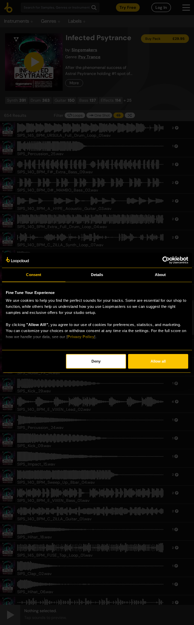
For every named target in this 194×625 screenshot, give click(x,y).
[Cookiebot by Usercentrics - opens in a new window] (166, 260)
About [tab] (160, 275)
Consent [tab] (33, 275)
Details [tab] (97, 275)
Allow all (158, 361)
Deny (96, 361)
